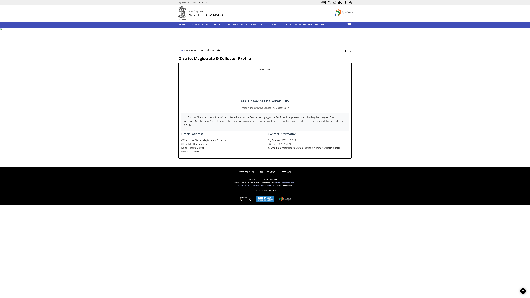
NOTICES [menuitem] (286, 24)
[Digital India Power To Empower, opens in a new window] (285, 199)
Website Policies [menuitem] (247, 172)
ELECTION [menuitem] (319, 24)
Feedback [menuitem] (286, 172)
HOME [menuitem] (182, 24)
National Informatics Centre (284, 182)
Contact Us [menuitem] (273, 172)
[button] (350, 25)
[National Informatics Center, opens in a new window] (265, 199)
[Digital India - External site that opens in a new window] (340, 18)
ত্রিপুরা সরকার (182, 2)
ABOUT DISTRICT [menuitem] (198, 24)
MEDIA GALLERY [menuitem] (302, 24)
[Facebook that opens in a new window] (345, 50)
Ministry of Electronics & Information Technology (256, 185)
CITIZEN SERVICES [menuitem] (268, 24)
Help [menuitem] (261, 172)
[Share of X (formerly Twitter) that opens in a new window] (349, 50)
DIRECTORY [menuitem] (216, 24)
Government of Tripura (197, 2)
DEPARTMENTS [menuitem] (234, 24)
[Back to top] (523, 291)
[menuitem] (323, 2)
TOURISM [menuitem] (250, 24)
